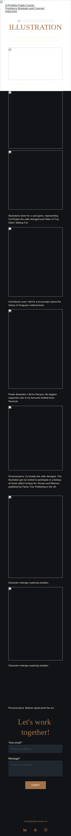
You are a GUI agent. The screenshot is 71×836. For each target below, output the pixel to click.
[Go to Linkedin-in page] (24, 829)
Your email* (15, 742)
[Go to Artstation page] (35, 829)
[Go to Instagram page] (45, 829)
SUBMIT (35, 785)
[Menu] (64, 8)
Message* (14, 758)
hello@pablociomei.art (35, 821)
